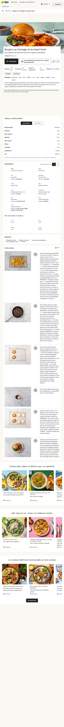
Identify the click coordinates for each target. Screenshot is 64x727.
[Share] (57, 61)
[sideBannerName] (32, 104)
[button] (46, 4)
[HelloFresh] (5, 2)
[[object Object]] (53, 61)
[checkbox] (5, 56)
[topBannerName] (32, 17)
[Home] (3, 11)
